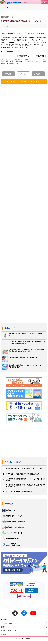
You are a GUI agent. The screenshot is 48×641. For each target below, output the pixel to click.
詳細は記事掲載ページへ (10, 51)
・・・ (31, 47)
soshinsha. (28, 639)
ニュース (4, 7)
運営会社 (4, 634)
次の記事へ (38, 74)
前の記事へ (9, 74)
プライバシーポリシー (8, 623)
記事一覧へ (23, 74)
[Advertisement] (24, 188)
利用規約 (4, 619)
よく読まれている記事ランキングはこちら (24, 81)
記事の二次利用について (8, 630)
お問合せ (4, 627)
